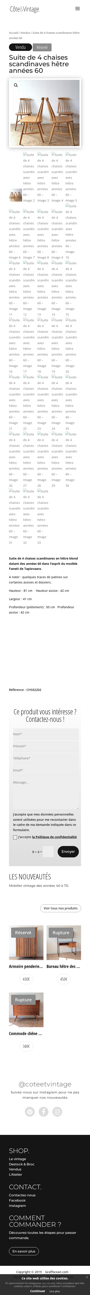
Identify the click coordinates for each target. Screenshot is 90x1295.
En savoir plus (23, 1251)
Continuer (37, 1291)
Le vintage (17, 1159)
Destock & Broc (22, 1164)
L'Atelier (15, 1174)
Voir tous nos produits (61, 908)
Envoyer (68, 851)
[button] (16, 85)
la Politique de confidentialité (54, 837)
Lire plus (55, 1291)
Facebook (17, 1200)
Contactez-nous (22, 1195)
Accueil (13, 33)
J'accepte (47, 837)
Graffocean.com (56, 1272)
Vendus (25, 33)
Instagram (17, 1206)
